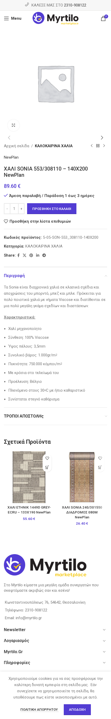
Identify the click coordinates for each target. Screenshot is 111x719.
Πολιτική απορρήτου (39, 709)
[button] (9, 137)
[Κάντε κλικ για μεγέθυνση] (13, 125)
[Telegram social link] (44, 255)
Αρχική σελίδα (16, 146)
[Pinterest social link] (31, 255)
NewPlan (11, 157)
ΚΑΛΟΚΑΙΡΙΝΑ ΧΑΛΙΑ (54, 146)
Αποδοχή (77, 709)
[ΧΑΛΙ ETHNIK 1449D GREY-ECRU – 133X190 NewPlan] (29, 477)
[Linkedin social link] (38, 255)
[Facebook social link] (18, 255)
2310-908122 (75, 5)
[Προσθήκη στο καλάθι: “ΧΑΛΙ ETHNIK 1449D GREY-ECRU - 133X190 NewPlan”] (47, 467)
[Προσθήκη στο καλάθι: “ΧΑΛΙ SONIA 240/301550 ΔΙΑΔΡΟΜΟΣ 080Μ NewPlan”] (100, 467)
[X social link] (24, 255)
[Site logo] (56, 18)
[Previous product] (92, 146)
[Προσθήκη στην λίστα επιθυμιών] (47, 458)
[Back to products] (98, 146)
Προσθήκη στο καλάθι (51, 209)
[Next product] (104, 146)
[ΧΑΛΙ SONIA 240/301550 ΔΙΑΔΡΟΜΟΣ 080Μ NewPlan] (82, 477)
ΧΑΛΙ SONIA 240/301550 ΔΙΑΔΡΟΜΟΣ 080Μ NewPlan (82, 512)
